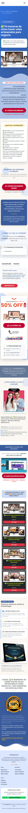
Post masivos (18, 769)
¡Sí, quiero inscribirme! (14, 110)
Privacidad (3, 782)
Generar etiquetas (19, 771)
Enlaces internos (5, 771)
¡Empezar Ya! (9, 286)
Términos (3, 780)
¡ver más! (14, 522)
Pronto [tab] (16, 264)
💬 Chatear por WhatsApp (14, 797)
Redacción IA (4, 769)
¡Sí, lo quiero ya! (14, 325)
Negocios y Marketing (11, 11)
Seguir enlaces (4, 773)
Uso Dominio (4, 784)
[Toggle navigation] (24, 3)
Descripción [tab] (6, 264)
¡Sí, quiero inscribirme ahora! (14, 187)
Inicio (2, 11)
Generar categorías (19, 773)
